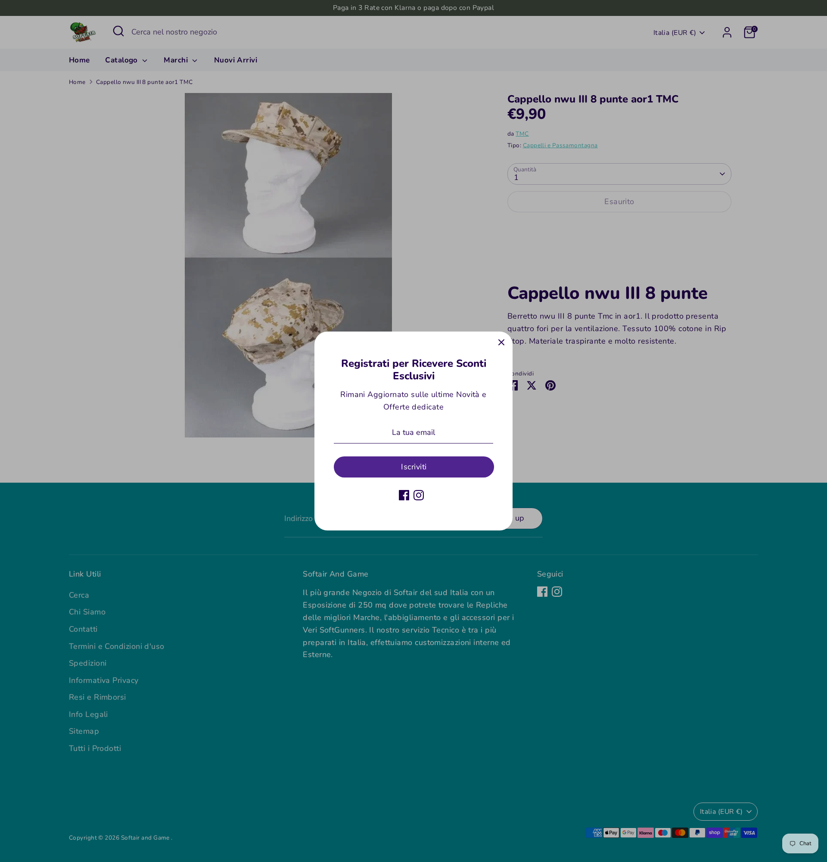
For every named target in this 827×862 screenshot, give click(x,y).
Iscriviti (413, 467)
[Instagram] (419, 495)
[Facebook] (404, 495)
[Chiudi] (501, 342)
